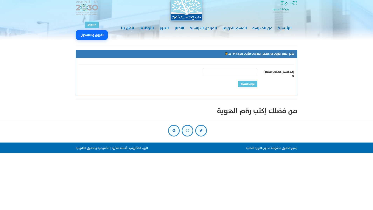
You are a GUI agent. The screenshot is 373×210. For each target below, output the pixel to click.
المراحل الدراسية (203, 28)
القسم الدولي (234, 28)
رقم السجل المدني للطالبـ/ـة (278, 74)
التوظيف (146, 28)
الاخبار (179, 28)
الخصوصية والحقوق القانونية (92, 148)
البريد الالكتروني (138, 148)
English (91, 25)
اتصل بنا (127, 28)
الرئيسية (285, 28)
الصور (164, 28)
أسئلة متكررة (119, 148)
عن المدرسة (262, 28)
